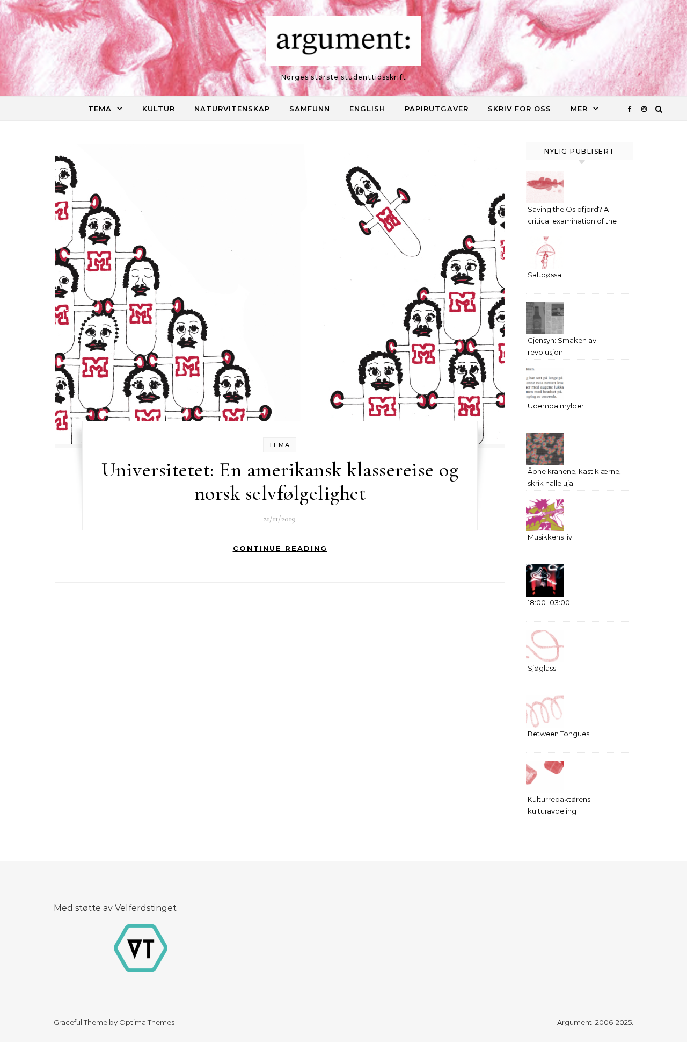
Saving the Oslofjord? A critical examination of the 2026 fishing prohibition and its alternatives (575, 216)
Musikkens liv (550, 537)
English (367, 108)
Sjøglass (542, 668)
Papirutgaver (437, 108)
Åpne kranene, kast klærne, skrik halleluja (574, 477)
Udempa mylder (556, 405)
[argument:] (343, 43)
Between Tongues (558, 733)
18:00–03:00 (549, 602)
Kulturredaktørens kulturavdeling (559, 805)
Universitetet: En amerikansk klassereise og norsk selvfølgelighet (280, 481)
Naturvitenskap (232, 108)
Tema (100, 108)
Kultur (158, 108)
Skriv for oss (519, 108)
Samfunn (309, 108)
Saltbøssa (544, 274)
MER (579, 108)
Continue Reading (280, 548)
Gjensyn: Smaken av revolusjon (562, 346)
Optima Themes (146, 1022)
